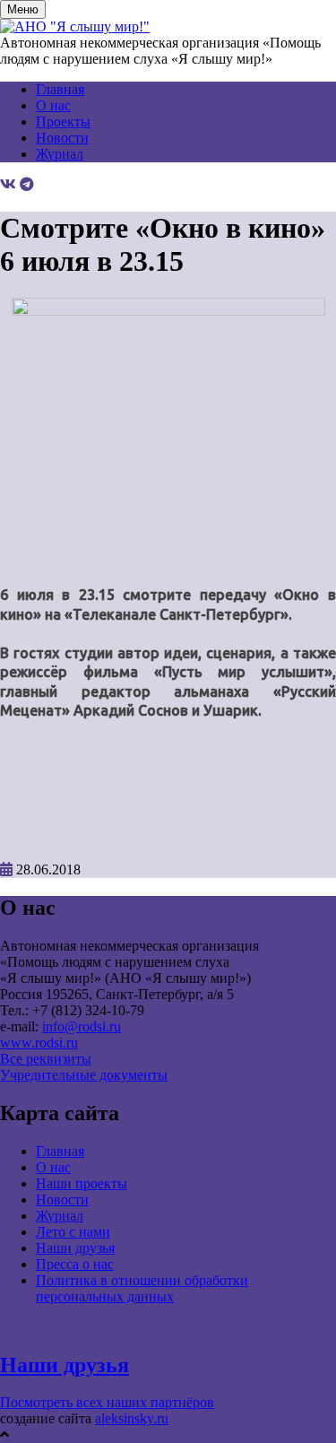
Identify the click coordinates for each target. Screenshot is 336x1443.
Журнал (59, 153)
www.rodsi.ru (39, 1042)
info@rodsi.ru (81, 1026)
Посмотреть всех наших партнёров (107, 1402)
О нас (53, 105)
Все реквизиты (45, 1058)
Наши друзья (75, 1248)
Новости (62, 137)
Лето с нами (73, 1231)
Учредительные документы (84, 1074)
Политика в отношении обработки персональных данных (142, 1288)
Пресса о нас (75, 1264)
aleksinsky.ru (131, 1418)
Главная (60, 89)
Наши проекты (81, 1183)
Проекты (63, 121)
